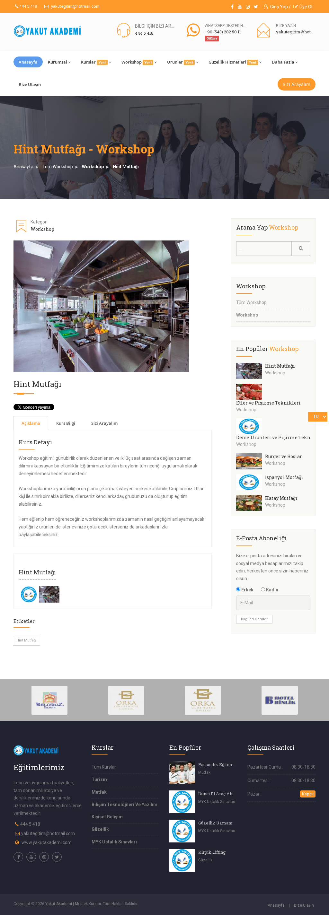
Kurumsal (57, 62)
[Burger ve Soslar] (250, 461)
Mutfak (99, 792)
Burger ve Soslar (283, 456)
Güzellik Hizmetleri (232, 62)
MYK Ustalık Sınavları (114, 841)
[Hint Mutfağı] (29, 594)
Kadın (271, 589)
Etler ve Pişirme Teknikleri (268, 403)
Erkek (246, 589)
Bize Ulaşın (30, 84)
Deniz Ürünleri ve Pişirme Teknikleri (280, 437)
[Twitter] (256, 6)
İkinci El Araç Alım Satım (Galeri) (231, 794)
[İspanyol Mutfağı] (250, 482)
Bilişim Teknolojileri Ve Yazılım (124, 804)
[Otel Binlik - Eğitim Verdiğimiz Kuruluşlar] (280, 699)
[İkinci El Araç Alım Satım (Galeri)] (182, 801)
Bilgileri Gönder (254, 619)
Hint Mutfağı (126, 166)
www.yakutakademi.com (47, 842)
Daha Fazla (283, 62)
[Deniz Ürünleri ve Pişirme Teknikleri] (250, 426)
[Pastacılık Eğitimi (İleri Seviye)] (182, 772)
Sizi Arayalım (296, 84)
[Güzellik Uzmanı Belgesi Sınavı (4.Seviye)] (182, 831)
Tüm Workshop (57, 166)
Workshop (136, 62)
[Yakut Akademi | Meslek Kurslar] (47, 31)
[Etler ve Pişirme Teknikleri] (250, 392)
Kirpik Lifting (212, 852)
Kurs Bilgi (65, 423)
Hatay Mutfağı (281, 498)
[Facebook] (232, 6)
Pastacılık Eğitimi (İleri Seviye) (229, 764)
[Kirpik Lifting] (182, 860)
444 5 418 (27, 6)
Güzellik (100, 829)
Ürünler (180, 62)
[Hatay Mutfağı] (250, 503)
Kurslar (93, 62)
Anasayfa (28, 62)
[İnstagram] (248, 6)
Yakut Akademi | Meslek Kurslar (73, 904)
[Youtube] (240, 6)
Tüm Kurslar (104, 767)
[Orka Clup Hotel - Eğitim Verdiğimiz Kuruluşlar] (203, 699)
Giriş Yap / (280, 6)
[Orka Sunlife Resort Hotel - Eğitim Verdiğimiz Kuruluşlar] (126, 699)
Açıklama (31, 423)
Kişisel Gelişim (107, 816)
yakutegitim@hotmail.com (75, 6)
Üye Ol (305, 6)
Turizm (99, 779)
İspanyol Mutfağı (284, 477)
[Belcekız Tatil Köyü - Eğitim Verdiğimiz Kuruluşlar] (49, 699)
